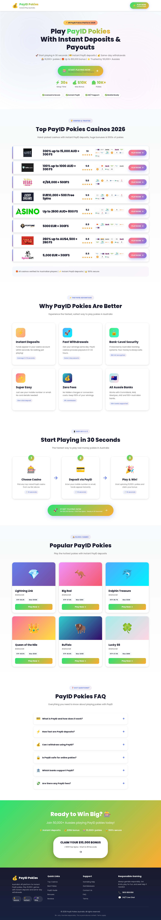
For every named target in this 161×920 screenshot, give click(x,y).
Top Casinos (52, 882)
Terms (85, 898)
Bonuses (50, 894)
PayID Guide (52, 890)
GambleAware (89, 886)
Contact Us (87, 890)
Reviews (50, 898)
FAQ (84, 894)
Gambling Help (89, 882)
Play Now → (33, 606)
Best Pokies (52, 886)
